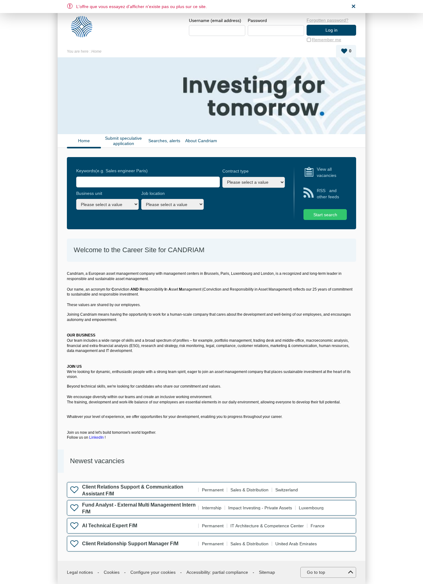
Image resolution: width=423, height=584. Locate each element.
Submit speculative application (123, 141)
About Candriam (201, 140)
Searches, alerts (164, 140)
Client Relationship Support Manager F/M (130, 543)
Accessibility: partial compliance (217, 572)
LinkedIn (96, 437)
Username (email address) (215, 20)
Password (257, 20)
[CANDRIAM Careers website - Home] (84, 26)
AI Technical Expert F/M (109, 525)
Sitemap (267, 572)
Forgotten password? (327, 20)
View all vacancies (326, 172)
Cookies (112, 572)
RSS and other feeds (328, 193)
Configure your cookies (153, 572)
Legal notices (80, 572)
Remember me (326, 39)
